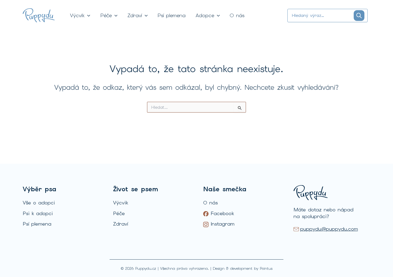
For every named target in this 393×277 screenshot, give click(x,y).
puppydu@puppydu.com (329, 229)
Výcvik (120, 202)
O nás (237, 15)
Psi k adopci (38, 213)
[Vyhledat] (359, 15)
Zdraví (120, 223)
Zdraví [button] (135, 15)
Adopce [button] (205, 15)
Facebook (221, 213)
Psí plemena (171, 15)
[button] (87, 15)
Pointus (266, 268)
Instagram (221, 224)
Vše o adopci (39, 202)
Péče (119, 213)
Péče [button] (106, 15)
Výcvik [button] (77, 15)
